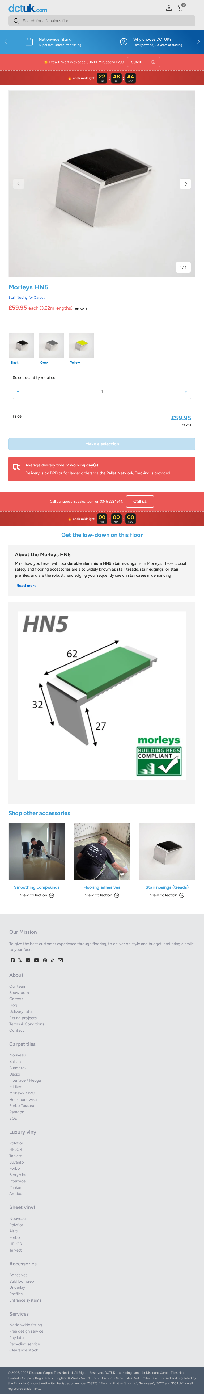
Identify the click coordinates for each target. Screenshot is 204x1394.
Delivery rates (21, 1011)
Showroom (19, 992)
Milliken (15, 1086)
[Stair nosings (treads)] (167, 851)
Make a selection (102, 444)
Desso (14, 1074)
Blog (13, 1005)
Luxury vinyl (23, 1132)
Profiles (16, 1293)
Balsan (15, 1061)
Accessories (23, 1264)
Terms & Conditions (26, 1024)
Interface (17, 1181)
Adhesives (18, 1275)
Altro (13, 1231)
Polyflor (16, 1143)
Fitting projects (23, 1018)
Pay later (17, 1337)
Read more (26, 585)
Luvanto (16, 1162)
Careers (16, 998)
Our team (17, 986)
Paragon (16, 1112)
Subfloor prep (21, 1281)
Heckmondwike (23, 1099)
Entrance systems (25, 1300)
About (16, 975)
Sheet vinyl (22, 1207)
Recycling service (24, 1344)
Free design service (26, 1331)
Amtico (15, 1193)
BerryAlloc (18, 1174)
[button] (180, 8)
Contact (16, 1030)
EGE (13, 1118)
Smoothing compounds (37, 887)
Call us (140, 501)
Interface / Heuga (25, 1080)
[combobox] (102, 20)
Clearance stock (23, 1350)
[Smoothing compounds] (37, 851)
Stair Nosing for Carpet (26, 297)
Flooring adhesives (101, 887)
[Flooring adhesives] (102, 851)
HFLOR (15, 1149)
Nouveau (17, 1055)
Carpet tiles (22, 1044)
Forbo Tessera (21, 1105)
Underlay (17, 1287)
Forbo (14, 1168)
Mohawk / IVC (22, 1093)
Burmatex (17, 1067)
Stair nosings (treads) (167, 887)
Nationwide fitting (25, 1325)
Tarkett (15, 1155)
